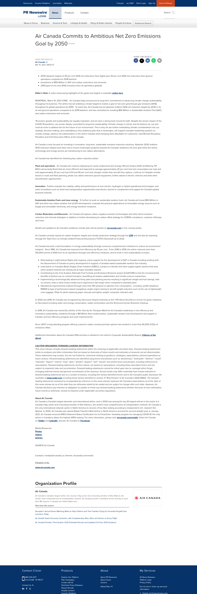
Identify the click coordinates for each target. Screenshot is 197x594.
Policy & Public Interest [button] (101, 23)
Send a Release (165, 3)
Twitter (41, 420)
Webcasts (68, 3)
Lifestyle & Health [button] (79, 23)
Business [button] (45, 23)
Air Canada (41, 491)
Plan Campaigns (68, 579)
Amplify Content (68, 590)
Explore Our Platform (70, 577)
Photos (38, 431)
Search (167, 12)
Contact (84, 12)
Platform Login (146, 579)
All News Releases (147, 577)
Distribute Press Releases (72, 585)
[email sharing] (159, 60)
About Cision (106, 579)
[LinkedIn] (23, 588)
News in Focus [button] (31, 23)
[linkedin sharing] (147, 60)
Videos (38, 434)
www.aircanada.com (45, 467)
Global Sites (106, 586)
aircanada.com (114, 228)
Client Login (141, 3)
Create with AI (67, 582)
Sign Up (152, 3)
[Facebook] (26, 588)
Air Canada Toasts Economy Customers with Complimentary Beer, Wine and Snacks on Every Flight (76, 518)
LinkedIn (53, 420)
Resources (27, 3)
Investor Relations (42, 3)
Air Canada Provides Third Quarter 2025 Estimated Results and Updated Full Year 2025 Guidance (75, 522)
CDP (131, 235)
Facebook (85, 420)
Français (120, 3)
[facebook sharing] (136, 60)
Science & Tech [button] (60, 23)
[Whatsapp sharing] (153, 60)
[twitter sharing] (142, 61)
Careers (104, 582)
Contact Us (27, 585)
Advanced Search (143, 23)
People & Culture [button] (123, 23)
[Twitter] (30, 588)
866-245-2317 (30, 577)
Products (69, 12)
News (55, 12)
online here (117, 93)
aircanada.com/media (127, 417)
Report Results (67, 588)
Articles (39, 437)
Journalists (57, 3)
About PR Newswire (109, 577)
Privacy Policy (145, 582)
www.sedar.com (54, 377)
